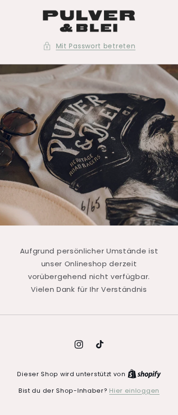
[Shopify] (144, 374)
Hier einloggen (134, 390)
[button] (89, 46)
